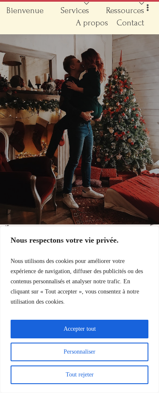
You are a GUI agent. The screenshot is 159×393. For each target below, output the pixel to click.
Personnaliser (79, 352)
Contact (130, 23)
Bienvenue (25, 10)
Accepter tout (80, 329)
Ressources (125, 10)
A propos (92, 23)
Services (75, 10)
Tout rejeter (80, 374)
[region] (79, 309)
